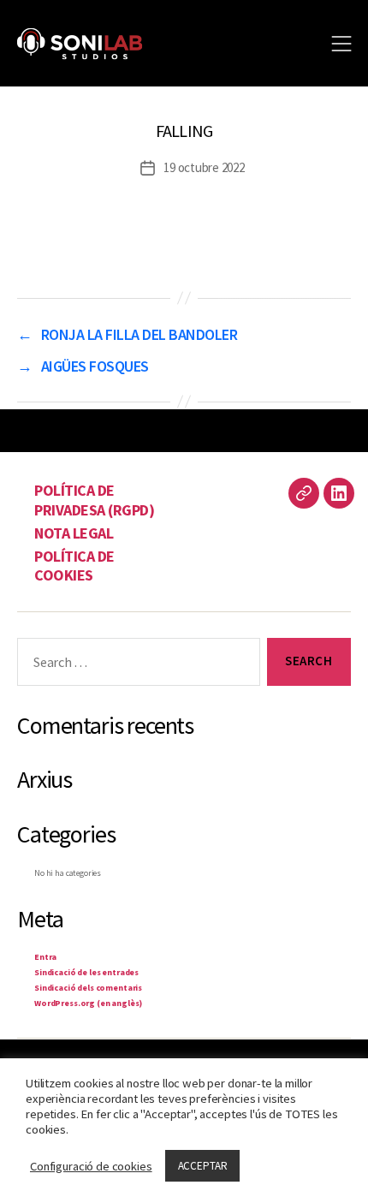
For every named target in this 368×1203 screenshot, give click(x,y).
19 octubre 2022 (203, 167)
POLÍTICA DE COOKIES (74, 566)
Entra (45, 956)
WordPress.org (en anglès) (88, 1003)
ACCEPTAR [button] (203, 1165)
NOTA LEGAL (73, 533)
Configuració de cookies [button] (91, 1166)
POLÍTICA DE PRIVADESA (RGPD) (94, 500)
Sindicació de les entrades (86, 972)
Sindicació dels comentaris (88, 987)
